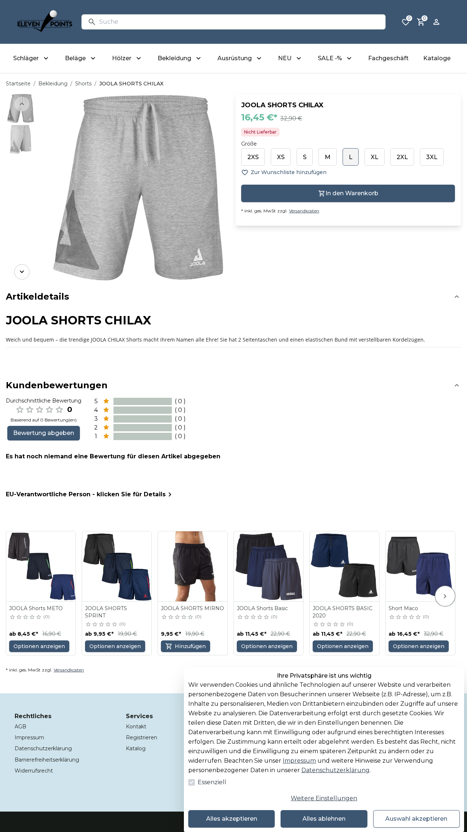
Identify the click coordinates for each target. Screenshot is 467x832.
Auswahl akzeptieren (416, 818)
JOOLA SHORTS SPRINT (106, 612)
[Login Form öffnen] (436, 22)
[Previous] (22, 104)
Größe (249, 143)
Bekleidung (52, 83)
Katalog (136, 748)
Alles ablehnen (324, 818)
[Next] (22, 272)
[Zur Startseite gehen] (45, 21)
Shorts (83, 83)
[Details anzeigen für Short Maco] (421, 566)
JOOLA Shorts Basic (262, 608)
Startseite (18, 83)
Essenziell (212, 782)
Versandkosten (304, 210)
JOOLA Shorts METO (36, 608)
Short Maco (403, 608)
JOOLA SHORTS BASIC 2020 (343, 612)
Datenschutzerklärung (335, 770)
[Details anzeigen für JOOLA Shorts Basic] (269, 566)
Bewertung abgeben (43, 433)
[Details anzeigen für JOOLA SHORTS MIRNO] (193, 566)
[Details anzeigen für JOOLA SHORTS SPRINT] (117, 566)
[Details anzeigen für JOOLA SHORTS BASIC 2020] (345, 566)
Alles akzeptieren (231, 818)
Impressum (299, 760)
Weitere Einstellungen (324, 798)
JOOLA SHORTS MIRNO (192, 608)
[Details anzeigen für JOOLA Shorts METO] (41, 566)
